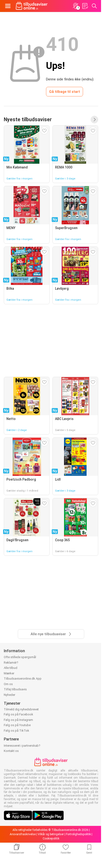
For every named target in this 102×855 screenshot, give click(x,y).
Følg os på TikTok (16, 730)
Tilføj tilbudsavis (15, 689)
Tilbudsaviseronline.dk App (23, 678)
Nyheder (9, 695)
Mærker (9, 673)
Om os (8, 684)
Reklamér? (11, 662)
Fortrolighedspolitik (78, 834)
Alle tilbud (10, 668)
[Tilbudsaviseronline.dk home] (32, 5)
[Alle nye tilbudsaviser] (94, 119)
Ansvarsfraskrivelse (23, 834)
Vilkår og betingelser (51, 834)
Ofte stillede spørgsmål (20, 657)
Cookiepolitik (51, 838)
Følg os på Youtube (17, 725)
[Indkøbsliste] (85, 6)
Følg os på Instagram (18, 720)
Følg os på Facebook (18, 714)
